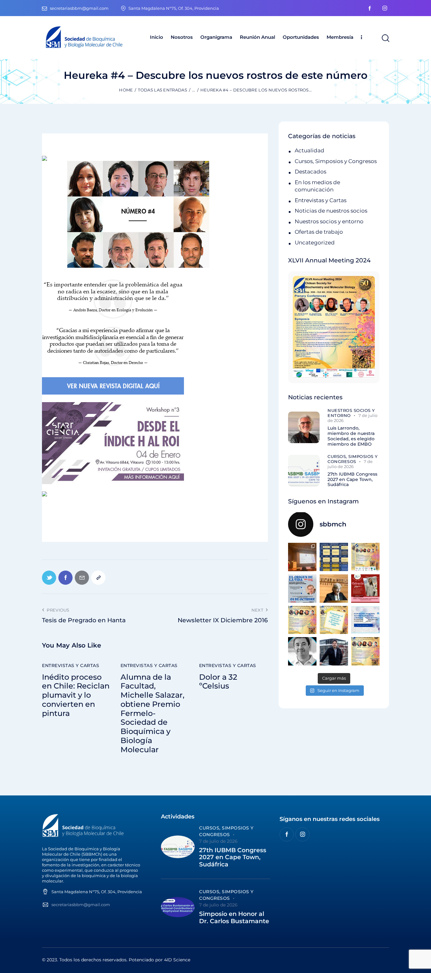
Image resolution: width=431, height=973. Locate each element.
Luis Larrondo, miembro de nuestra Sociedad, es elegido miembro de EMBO (351, 436)
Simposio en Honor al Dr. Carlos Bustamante (234, 918)
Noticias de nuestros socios (331, 211)
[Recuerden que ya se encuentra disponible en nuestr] (365, 620)
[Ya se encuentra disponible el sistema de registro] (365, 651)
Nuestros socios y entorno (329, 221)
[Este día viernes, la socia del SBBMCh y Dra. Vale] (365, 588)
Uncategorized (315, 242)
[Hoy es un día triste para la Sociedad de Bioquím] (302, 651)
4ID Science (177, 960)
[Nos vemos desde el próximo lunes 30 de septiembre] (365, 557)
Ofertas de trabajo (319, 232)
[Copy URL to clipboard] (98, 578)
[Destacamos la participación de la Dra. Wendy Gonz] (302, 557)
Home (126, 89)
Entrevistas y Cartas (70, 665)
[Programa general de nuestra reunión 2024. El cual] (334, 557)
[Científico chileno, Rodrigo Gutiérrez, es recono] (334, 651)
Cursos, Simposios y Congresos (336, 161)
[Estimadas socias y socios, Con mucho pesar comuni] (334, 588)
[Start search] (385, 38)
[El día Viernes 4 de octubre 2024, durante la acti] (302, 588)
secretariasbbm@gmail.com (80, 904)
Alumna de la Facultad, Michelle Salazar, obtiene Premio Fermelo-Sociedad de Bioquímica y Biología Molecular (152, 713)
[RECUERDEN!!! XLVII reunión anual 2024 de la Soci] (302, 620)
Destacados (310, 171)
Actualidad (309, 150)
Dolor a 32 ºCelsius (218, 682)
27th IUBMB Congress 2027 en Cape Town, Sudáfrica (352, 479)
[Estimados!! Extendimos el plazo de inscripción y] (334, 620)
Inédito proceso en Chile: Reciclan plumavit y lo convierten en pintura (75, 695)
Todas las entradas (162, 89)
